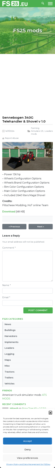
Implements (11, 342)
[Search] (43, 3)
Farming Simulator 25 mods (37, 131)
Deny (27, 449)
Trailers (9, 377)
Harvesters (11, 336)
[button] (50, 412)
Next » (40, 226)
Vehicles (9, 383)
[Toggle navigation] (49, 4)
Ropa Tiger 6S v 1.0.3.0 (34, 408)
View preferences (27, 457)
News (8, 324)
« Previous (14, 226)
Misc (7, 365)
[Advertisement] (27, 84)
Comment (9, 247)
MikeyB (14, 408)
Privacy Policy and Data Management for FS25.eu (28, 464)
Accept (27, 441)
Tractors (9, 371)
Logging (9, 354)
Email (6, 297)
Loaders (9, 348)
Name (6, 285)
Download (8, 211)
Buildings (10, 330)
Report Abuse (12, 138)
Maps (8, 360)
